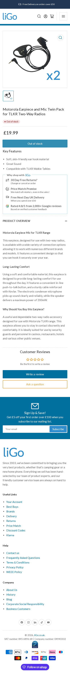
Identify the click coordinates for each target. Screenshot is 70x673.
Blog (9, 599)
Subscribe (58, 429)
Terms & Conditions (17, 562)
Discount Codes (15, 530)
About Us (11, 589)
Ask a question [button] (35, 384)
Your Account (14, 501)
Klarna (10, 535)
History (10, 594)
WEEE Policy (14, 572)
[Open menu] (63, 16)
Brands (10, 511)
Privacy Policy (15, 567)
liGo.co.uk (39, 635)
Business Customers (18, 608)
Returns (11, 520)
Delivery (11, 516)
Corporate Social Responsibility (25, 604)
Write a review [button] (35, 374)
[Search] (39, 16)
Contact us (12, 553)
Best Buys (12, 506)
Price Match (13, 525)
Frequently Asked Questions (23, 557)
